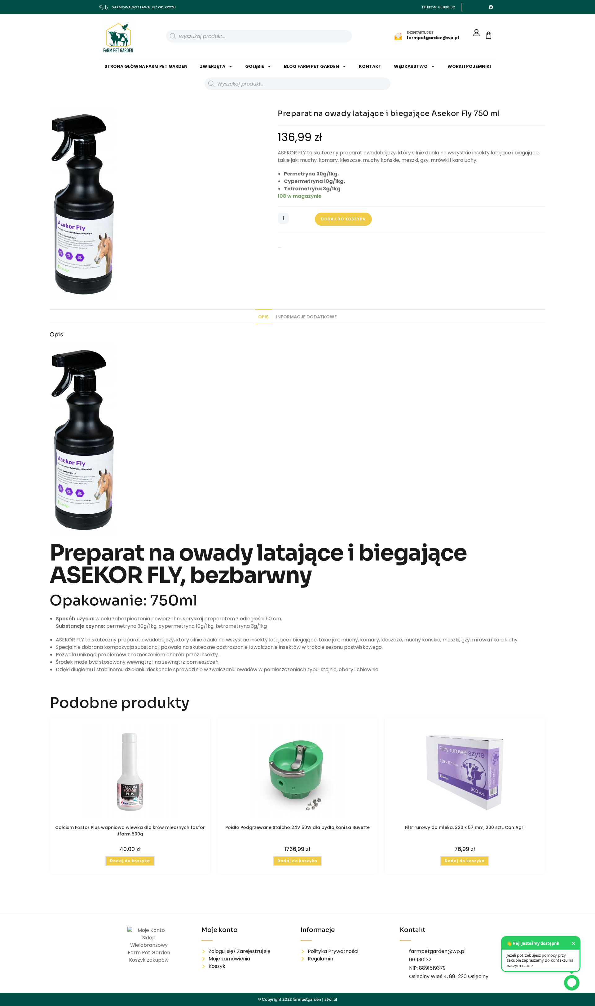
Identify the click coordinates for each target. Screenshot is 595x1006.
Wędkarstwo (411, 66)
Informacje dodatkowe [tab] (306, 317)
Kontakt (370, 66)
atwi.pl (330, 999)
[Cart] (488, 35)
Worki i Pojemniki (469, 66)
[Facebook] (491, 7)
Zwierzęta (212, 66)
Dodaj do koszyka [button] (130, 860)
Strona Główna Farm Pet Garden (145, 66)
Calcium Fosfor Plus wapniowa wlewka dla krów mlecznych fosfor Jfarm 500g (130, 830)
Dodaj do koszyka (343, 219)
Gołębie (254, 66)
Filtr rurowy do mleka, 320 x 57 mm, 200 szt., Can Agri (464, 827)
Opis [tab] (263, 317)
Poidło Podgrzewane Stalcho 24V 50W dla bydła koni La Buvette (297, 827)
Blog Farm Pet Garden (311, 66)
